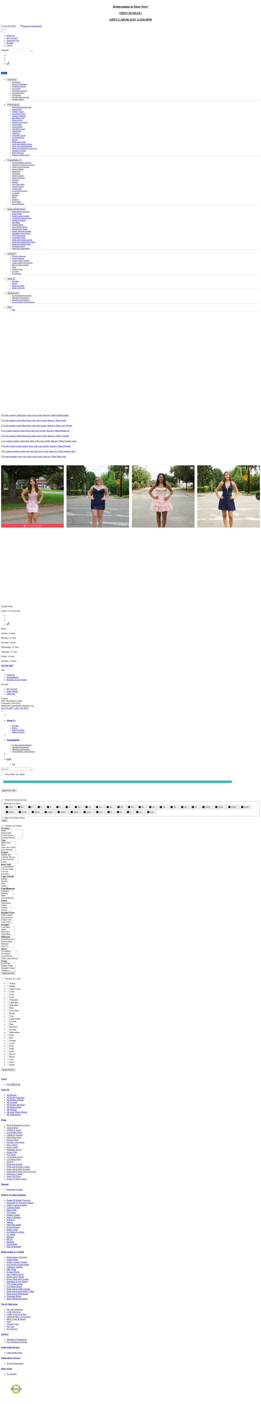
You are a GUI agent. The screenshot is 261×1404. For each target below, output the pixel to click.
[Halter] (8, 929)
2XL (152, 812)
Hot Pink (13, 1027)
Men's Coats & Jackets (16, 1319)
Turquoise (13, 1000)
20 (132, 807)
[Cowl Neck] (8, 927)
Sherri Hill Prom (14, 1176)
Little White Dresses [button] (10, 1347)
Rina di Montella (14, 1246)
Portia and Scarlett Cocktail (18, 1289)
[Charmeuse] (6, 903)
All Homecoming (14, 1107)
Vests (9, 1321)
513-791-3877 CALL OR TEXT (14, 708)
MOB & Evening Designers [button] (13, 1195)
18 (121, 807)
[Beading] (7, 893)
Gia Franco (11, 1212)
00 (22, 807)
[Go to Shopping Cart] (2, 29)
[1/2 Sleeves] (9, 951)
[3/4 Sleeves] (9, 954)
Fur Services (12, 1329)
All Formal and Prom (16, 1105)
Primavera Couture (15, 1174)
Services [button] (5, 1334)
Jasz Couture (12, 1145)
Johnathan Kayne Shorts (17, 1281)
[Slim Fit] (7, 946)
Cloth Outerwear (14, 1312)
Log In (9, 45)
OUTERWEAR (13, 1084)
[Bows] (7, 896)
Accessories (12, 1374)
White (12, 1065)
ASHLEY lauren (14, 1130)
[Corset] (9, 862)
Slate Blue (13, 1005)
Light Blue (14, 1002)
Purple (12, 1013)
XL (140, 812)
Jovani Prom (12, 1152)
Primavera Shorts (14, 1296)
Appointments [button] (13, 740)
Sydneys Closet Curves (17, 1179)
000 (11, 807)
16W (220, 807)
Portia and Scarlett (14, 1164)
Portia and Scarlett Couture (18, 1167)
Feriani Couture (13, 1215)
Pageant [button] (5, 1184)
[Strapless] (8, 970)
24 (153, 807)
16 (110, 807)
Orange (12, 1040)
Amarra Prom (12, 1128)
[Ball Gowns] (8, 843)
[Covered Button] (8, 867)
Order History (12, 691)
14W (207, 807)
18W (233, 807)
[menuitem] (133, 35)
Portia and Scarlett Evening (18, 1169)
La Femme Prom (14, 1159)
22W (11, 812)
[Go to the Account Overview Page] (2, 31)
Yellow (12, 983)
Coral (11, 1043)
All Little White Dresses (17, 1112)
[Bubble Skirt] (9, 855)
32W (75, 812)
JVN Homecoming (15, 1284)
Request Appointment (32, 26)
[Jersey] (6, 910)
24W (24, 812)
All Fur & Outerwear (16, 1097)
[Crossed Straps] (8, 869)
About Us (11, 675)
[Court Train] (7, 922)
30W (62, 812)
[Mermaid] (7, 944)
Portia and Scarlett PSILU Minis (20, 1291)
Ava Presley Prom (14, 1132)
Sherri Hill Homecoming (17, 1299)
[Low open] (8, 874)
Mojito (12, 986)
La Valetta (11, 1234)
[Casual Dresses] (12, 835)
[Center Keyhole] (9, 859)
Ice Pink (12, 1021)
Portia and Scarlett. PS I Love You (21, 1171)
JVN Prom (11, 1154)
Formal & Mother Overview (19, 1200)
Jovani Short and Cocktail (18, 1279)
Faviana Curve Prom (15, 1142)
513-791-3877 (9, 26)
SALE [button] (4, 1079)
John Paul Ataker (14, 1224)
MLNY (10, 1239)
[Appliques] (7, 891)
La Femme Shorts (14, 1286)
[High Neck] (8, 932)
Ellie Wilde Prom (14, 1137)
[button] (12, 79)
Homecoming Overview (17, 1257)
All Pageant (12, 1109)
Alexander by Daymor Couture (20, 1203)
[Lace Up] (8, 871)
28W (49, 812)
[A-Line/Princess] (7, 939)
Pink (11, 1024)
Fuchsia (12, 1029)
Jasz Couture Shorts (15, 1274)
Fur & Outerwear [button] (9, 1304)
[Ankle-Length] (7, 915)
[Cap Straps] (8, 963)
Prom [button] (3, 1120)
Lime (11, 994)
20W (246, 807)
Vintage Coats (13, 1324)
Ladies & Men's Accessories (19, 1317)
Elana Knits (12, 1210)
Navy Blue (14, 1010)
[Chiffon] (6, 905)
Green (12, 991)
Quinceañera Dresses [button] (10, 1358)
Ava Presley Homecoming (18, 1264)
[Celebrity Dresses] (9, 857)
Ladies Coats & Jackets (17, 1314)
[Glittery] (4, 879)
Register (10, 43)
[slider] (234, 782)
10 (79, 807)
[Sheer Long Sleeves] (9, 958)
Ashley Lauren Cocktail (17, 1262)
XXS (88, 812)
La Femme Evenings (15, 1232)
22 (142, 807)
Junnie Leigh (12, 1229)
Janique (10, 1222)
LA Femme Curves (15, 1157)
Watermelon (14, 1032)
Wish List (11, 35)
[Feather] (6, 908)
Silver (11, 1062)
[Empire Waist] (7, 942)
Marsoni (10, 1237)
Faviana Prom (12, 1140)
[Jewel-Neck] (8, 934)
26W (37, 812)
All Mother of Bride (15, 1100)
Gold (11, 1051)
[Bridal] (12, 831)
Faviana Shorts (13, 1272)
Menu (4, 73)
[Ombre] (4, 886)
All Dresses (11, 1095)
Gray (11, 1059)
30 (185, 807)
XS (100, 812)
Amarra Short (12, 1259)
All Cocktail (12, 1102)
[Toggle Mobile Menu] (2, 711)
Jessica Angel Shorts (15, 1277)
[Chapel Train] (7, 920)
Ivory (11, 1046)
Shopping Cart (13, 40)
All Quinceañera (14, 1114)
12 (89, 807)
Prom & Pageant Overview (18, 1125)
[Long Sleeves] (9, 956)
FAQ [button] (9, 759)
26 (164, 807)
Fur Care (10, 1326)
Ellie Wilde (11, 1269)
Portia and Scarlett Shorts (17, 1294)
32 (196, 807)
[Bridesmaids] (12, 833)
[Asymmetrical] (7, 917)
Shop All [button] (5, 1090)
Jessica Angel (12, 1147)
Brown (12, 1054)
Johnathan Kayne (14, 1149)
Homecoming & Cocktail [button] (12, 1252)
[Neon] (4, 884)
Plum (11, 1035)
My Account (12, 38)
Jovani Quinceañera (15, 1363)
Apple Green (15, 989)
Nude (11, 1048)
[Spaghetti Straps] (8, 968)
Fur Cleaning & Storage (17, 1342)
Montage (10, 1242)
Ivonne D (11, 1220)
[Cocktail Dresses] (12, 838)
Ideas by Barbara (14, 1217)
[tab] (133, 720)
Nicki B (10, 1162)
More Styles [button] (6, 1369)
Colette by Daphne (15, 1135)
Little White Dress (14, 1353)
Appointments (13, 677)
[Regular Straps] (8, 966)
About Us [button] (11, 720)
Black (11, 1057)
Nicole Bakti (12, 1244)
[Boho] (8, 845)
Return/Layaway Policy (17, 680)
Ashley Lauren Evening (17, 1205)
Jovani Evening (13, 1227)
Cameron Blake (13, 1207)
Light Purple (14, 1019)
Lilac (11, 1016)
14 (100, 807)
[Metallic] (4, 881)
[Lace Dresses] (8, 850)
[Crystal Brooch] (7, 898)
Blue (11, 1008)
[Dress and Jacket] (8, 847)
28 (174, 807)
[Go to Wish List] (5, 29)
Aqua (11, 997)
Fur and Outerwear (15, 1309)
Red (11, 1038)
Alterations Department (17, 1339)
